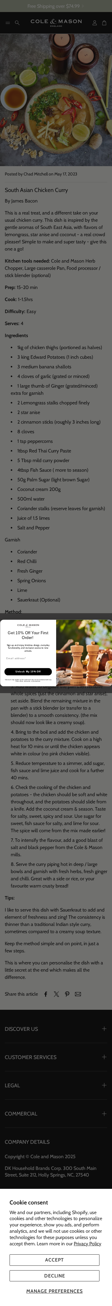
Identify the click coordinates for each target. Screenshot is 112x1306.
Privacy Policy (87, 1244)
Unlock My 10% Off (28, 671)
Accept (54, 1260)
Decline (54, 1276)
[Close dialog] (109, 623)
